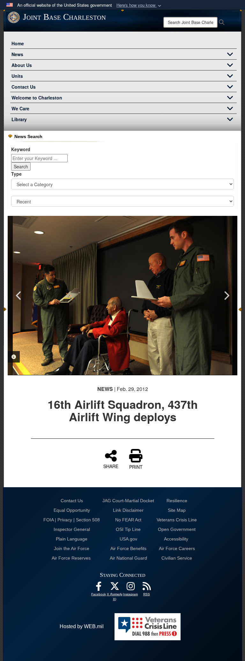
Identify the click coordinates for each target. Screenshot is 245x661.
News (17, 54)
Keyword (20, 149)
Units (17, 76)
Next (226, 295)
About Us (21, 65)
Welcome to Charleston (36, 97)
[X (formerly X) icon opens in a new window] (114, 588)
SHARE (110, 466)
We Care (20, 108)
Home (17, 43)
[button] (139, 5)
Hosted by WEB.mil (82, 626)
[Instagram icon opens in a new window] (130, 588)
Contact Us (23, 87)
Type (16, 174)
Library (19, 119)
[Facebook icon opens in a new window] (99, 588)
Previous (18, 295)
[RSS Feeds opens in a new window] (146, 588)
